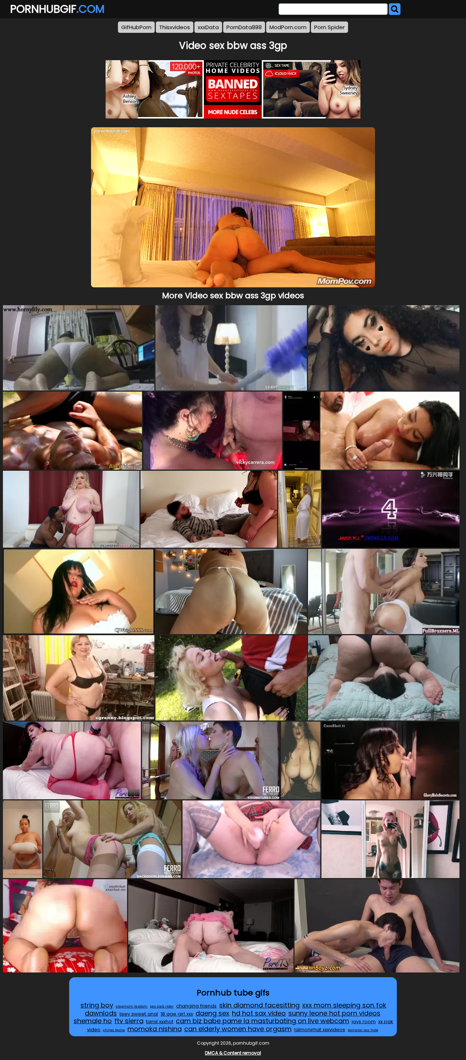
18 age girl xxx (177, 1013)
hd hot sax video (259, 1013)
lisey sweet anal (138, 1013)
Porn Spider (329, 27)
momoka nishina (154, 1028)
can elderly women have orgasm (238, 1028)
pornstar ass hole (363, 1030)
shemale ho (93, 1020)
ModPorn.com (288, 27)
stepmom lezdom (131, 1006)
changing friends (196, 1005)
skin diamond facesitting (259, 1005)
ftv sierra (128, 1020)
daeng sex (212, 1013)
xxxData (208, 27)
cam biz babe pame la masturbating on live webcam (262, 1020)
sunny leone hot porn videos (334, 1013)
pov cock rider (162, 1006)
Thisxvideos (174, 27)
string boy (96, 1005)
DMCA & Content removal (233, 1053)
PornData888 (244, 27)
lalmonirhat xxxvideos (319, 1029)
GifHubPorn (136, 27)
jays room (364, 1021)
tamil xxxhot (159, 1021)
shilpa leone (114, 1030)
